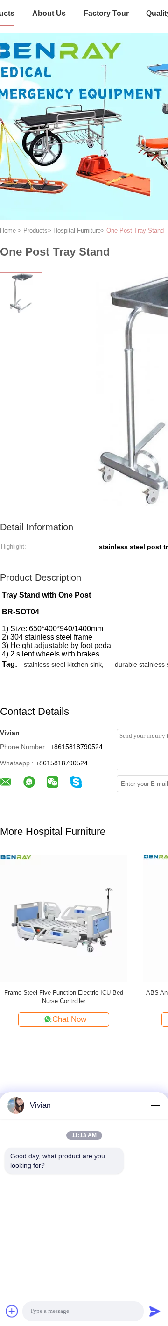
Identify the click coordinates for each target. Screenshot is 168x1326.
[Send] (154, 1311)
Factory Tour (106, 13)
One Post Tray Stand (135, 230)
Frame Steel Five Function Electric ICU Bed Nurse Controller (63, 997)
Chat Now (69, 1019)
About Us (49, 13)
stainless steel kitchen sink (63, 664)
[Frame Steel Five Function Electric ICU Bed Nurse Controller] (63, 918)
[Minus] (155, 1105)
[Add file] (12, 1311)
